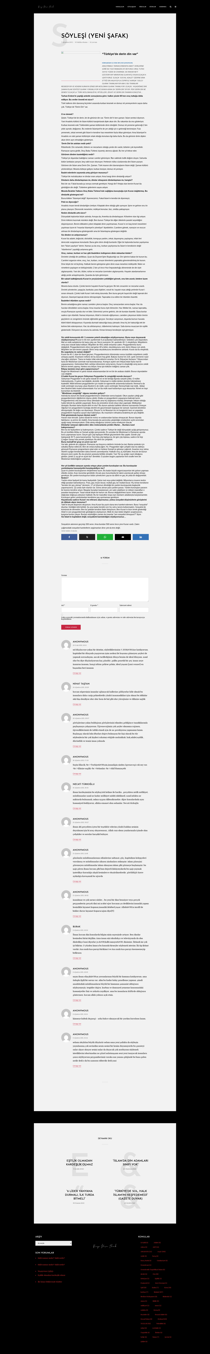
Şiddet (144, 1341)
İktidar (158, 1332)
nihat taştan (81, 684)
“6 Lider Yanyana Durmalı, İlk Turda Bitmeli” (79, 1195)
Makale (158, 1292)
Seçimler (145, 1314)
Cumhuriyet (162, 1260)
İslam (156, 1337)
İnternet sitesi (125, 605)
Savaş (157, 1310)
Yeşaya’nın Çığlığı (45, 1271)
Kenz (167, 1287)
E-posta (94, 605)
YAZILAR (146, 1323)
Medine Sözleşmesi (149, 1296)
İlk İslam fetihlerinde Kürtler (50, 1282)
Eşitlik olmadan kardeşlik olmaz (79, 1163)
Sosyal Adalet (161, 1314)
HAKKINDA (162, 7)
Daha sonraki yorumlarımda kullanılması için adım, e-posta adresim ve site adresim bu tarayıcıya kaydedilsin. (103, 618)
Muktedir (167, 1296)
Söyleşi (162, 1319)
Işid (143, 1287)
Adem (144, 1247)
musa (144, 1301)
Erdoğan (145, 1278)
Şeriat (168, 1337)
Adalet (157, 1243)
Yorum (64, 575)
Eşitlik (158, 1278)
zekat (144, 1328)
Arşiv (162, 1252)
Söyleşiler (131, 7)
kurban (144, 1292)
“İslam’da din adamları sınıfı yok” (130, 1163)
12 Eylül (144, 1243)
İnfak (144, 1337)
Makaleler (120, 7)
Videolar (142, 7)
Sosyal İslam (146, 1319)
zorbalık (156, 1328)
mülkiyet (145, 1305)
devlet (144, 1274)
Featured (145, 1283)
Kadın (155, 1287)
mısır (158, 1305)
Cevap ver (77, 673)
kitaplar (153, 7)
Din (155, 1274)
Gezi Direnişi (161, 1283)
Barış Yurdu (146, 1260)
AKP (156, 1247)
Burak (76, 927)
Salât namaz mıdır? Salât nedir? (51, 1258)
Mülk (156, 1301)
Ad (63, 605)
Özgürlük (145, 1332)
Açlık (144, 1256)
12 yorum (93, 42)
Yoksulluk (161, 1323)
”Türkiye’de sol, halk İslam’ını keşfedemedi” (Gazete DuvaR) (130, 1195)
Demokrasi (146, 1265)
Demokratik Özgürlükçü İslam (153, 1269)
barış (155, 1256)
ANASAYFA (146, 1252)
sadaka (144, 1310)
